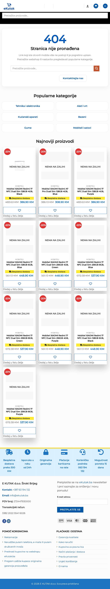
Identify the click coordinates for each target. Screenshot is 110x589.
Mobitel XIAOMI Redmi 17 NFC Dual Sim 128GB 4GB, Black (19, 191)
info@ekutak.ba (15, 495)
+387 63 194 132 (16, 489)
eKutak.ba (85, 482)
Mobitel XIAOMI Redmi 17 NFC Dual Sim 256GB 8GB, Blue (90, 265)
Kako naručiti (66, 542)
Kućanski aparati (28, 116)
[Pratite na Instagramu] (9, 521)
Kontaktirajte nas (73, 78)
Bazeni (82, 116)
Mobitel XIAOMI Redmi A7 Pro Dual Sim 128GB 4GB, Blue (55, 191)
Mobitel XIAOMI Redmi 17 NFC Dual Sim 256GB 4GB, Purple (55, 338)
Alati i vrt (82, 106)
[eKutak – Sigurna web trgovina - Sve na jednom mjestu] (22, 7)
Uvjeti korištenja (68, 561)
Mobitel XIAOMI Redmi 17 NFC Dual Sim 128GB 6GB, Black (90, 338)
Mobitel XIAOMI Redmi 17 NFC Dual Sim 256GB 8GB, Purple (19, 411)
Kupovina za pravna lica (71, 547)
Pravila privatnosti (68, 556)
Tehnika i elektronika (28, 106)
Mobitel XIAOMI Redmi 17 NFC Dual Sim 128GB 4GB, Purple (90, 191)
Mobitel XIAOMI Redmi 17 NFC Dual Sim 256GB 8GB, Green (19, 338)
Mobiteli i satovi (82, 127)
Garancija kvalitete (68, 537)
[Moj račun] (87, 6)
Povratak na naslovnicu (40, 78)
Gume (28, 127)
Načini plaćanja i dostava (72, 552)
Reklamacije (10, 537)
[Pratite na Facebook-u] (4, 521)
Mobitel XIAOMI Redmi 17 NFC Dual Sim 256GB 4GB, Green (55, 265)
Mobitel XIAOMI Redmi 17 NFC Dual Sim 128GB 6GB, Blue (19, 265)
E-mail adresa (63, 497)
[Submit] (96, 68)
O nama (63, 566)
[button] (96, 6)
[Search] (4, 20)
